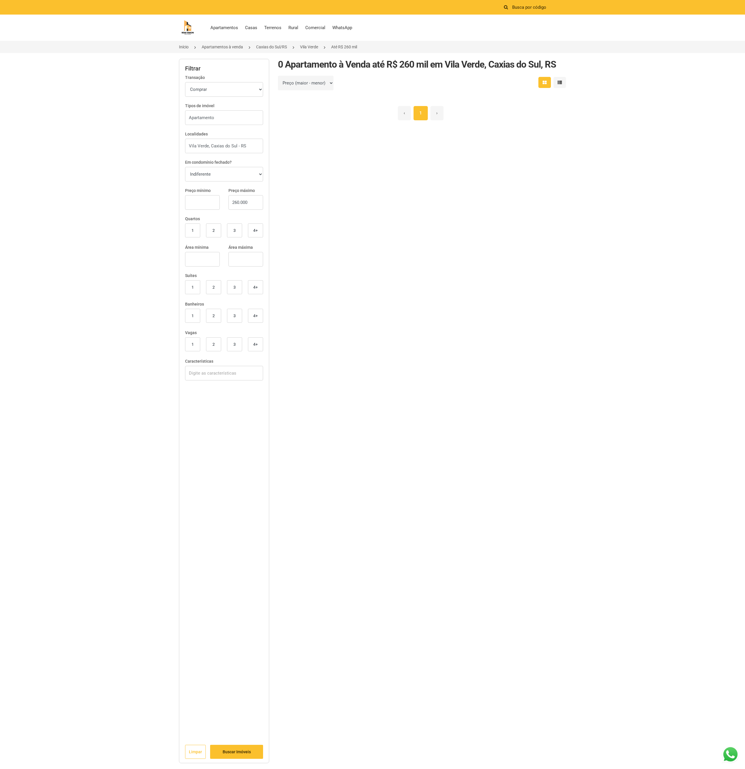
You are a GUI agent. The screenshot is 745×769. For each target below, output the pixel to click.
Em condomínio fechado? (208, 162)
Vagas (191, 332)
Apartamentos (224, 27)
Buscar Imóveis (237, 751)
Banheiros (194, 304)
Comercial (315, 27)
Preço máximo (241, 190)
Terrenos (272, 27)
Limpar (195, 751)
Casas (251, 27)
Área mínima (197, 247)
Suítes (191, 275)
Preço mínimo (198, 190)
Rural (293, 27)
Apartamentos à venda (222, 47)
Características (199, 361)
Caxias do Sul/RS (271, 47)
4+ (255, 230)
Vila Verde (309, 47)
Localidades (196, 134)
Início (184, 47)
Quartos (192, 218)
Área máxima (240, 247)
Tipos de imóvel (199, 105)
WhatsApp (342, 27)
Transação (195, 77)
